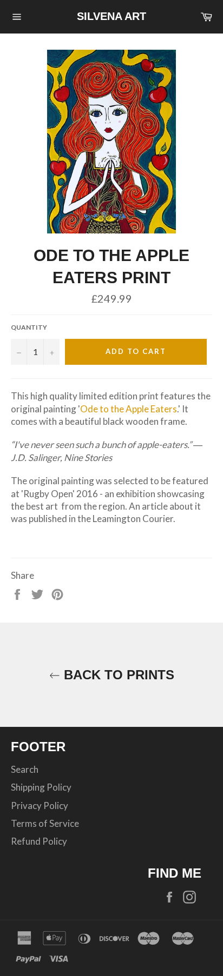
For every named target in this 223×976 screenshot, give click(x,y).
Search (24, 769)
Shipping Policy (41, 787)
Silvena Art (111, 16)
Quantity (29, 327)
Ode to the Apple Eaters (128, 409)
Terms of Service (45, 823)
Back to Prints (117, 674)
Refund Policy (39, 841)
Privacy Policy (39, 805)
